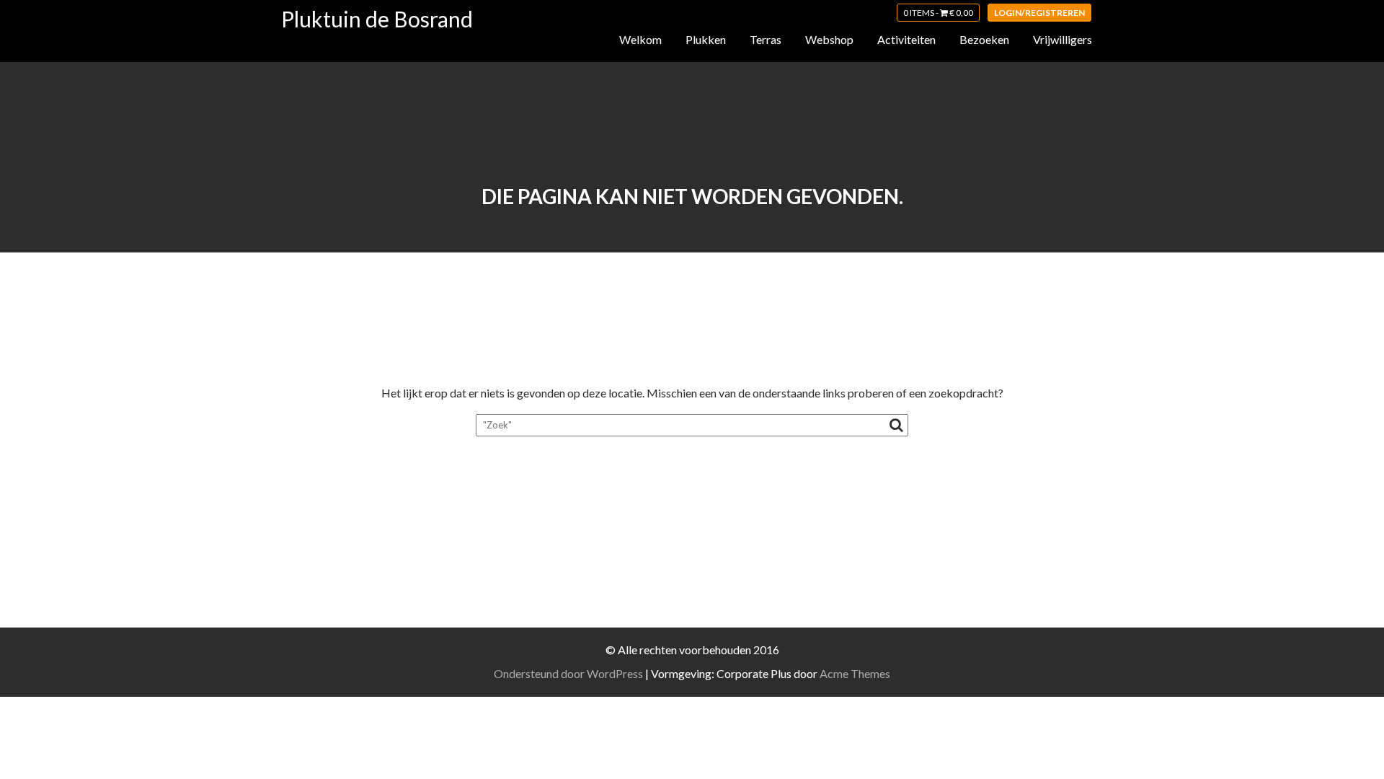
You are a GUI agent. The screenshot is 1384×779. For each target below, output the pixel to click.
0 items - (938, 12)
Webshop (829, 39)
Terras (765, 39)
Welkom (640, 39)
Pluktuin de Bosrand (377, 19)
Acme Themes (855, 673)
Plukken (706, 39)
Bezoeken (984, 39)
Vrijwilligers (1062, 39)
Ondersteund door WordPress (568, 673)
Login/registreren (1039, 12)
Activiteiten (906, 39)
